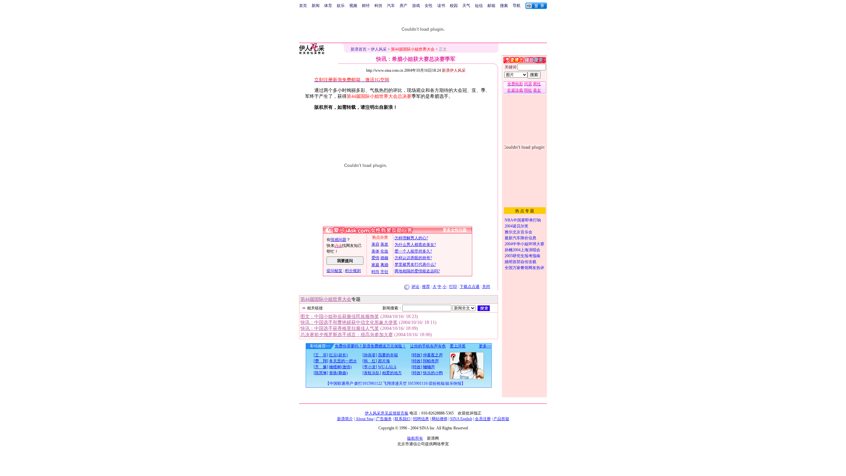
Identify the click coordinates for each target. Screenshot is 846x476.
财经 (366, 5)
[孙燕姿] (370, 355)
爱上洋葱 (458, 346)
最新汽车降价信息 (520, 238)
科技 (378, 5)
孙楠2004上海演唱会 (522, 250)
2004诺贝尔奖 (516, 226)
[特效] (416, 355)
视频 (353, 5)
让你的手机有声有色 (428, 346)
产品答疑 (501, 418)
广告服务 (384, 418)
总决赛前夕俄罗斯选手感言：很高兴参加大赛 (346, 334)
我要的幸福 (388, 355)
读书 (441, 5)
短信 (479, 5)
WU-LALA (387, 367)
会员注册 (483, 418)
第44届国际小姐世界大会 (325, 299)
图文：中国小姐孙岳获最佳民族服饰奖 (339, 316)
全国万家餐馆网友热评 (524, 267)
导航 (516, 5)
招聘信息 (421, 418)
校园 (454, 5)
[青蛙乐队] (372, 373)
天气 (466, 5)
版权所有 (415, 438)
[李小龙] (370, 367)
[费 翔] (321, 361)
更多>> (485, 346)
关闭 (486, 286)
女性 (429, 5)
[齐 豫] (321, 367)
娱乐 (341, 5)
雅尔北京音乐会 (518, 232)
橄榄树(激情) (340, 367)
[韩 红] (370, 361)
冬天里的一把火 (343, 361)
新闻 (316, 5)
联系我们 (402, 418)
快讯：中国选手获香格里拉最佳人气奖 (339, 328)
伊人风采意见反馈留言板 (386, 413)
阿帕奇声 (431, 361)
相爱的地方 (392, 373)
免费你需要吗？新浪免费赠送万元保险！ (370, 346)
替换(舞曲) (338, 373)
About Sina (364, 418)
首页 (303, 5)
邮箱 (491, 5)
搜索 (504, 5)
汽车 (391, 5)
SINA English (461, 418)
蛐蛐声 (429, 367)
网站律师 (439, 418)
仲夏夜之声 (433, 355)
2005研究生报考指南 (522, 256)
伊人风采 (379, 49)
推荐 (426, 286)
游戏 (416, 5)
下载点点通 (470, 286)
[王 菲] (321, 355)
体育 (328, 5)
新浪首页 (358, 49)
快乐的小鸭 (433, 373)
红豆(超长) (338, 355)
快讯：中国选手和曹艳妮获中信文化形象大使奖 (349, 322)
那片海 (384, 361)
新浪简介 (345, 418)
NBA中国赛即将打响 (523, 220)
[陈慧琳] (321, 373)
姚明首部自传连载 (520, 261)
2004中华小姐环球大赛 (524, 244)
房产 (403, 5)
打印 (453, 286)
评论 (415, 286)
